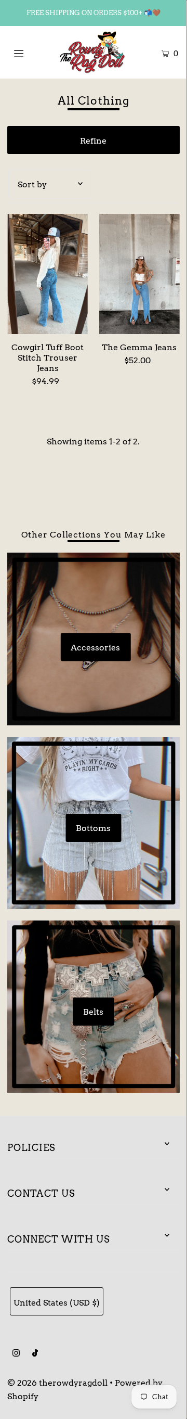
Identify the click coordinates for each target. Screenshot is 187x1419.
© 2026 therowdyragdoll (57, 1382)
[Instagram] (16, 1354)
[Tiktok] (35, 1354)
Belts (93, 1011)
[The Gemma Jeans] (139, 274)
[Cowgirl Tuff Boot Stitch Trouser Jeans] (47, 274)
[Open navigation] (30, 52)
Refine (93, 140)
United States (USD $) (57, 1302)
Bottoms (93, 828)
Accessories (95, 647)
